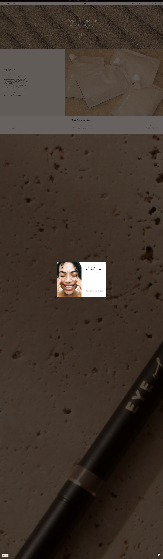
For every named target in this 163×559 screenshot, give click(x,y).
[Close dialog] (105, 263)
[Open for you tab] (158, 554)
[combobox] (85, 283)
